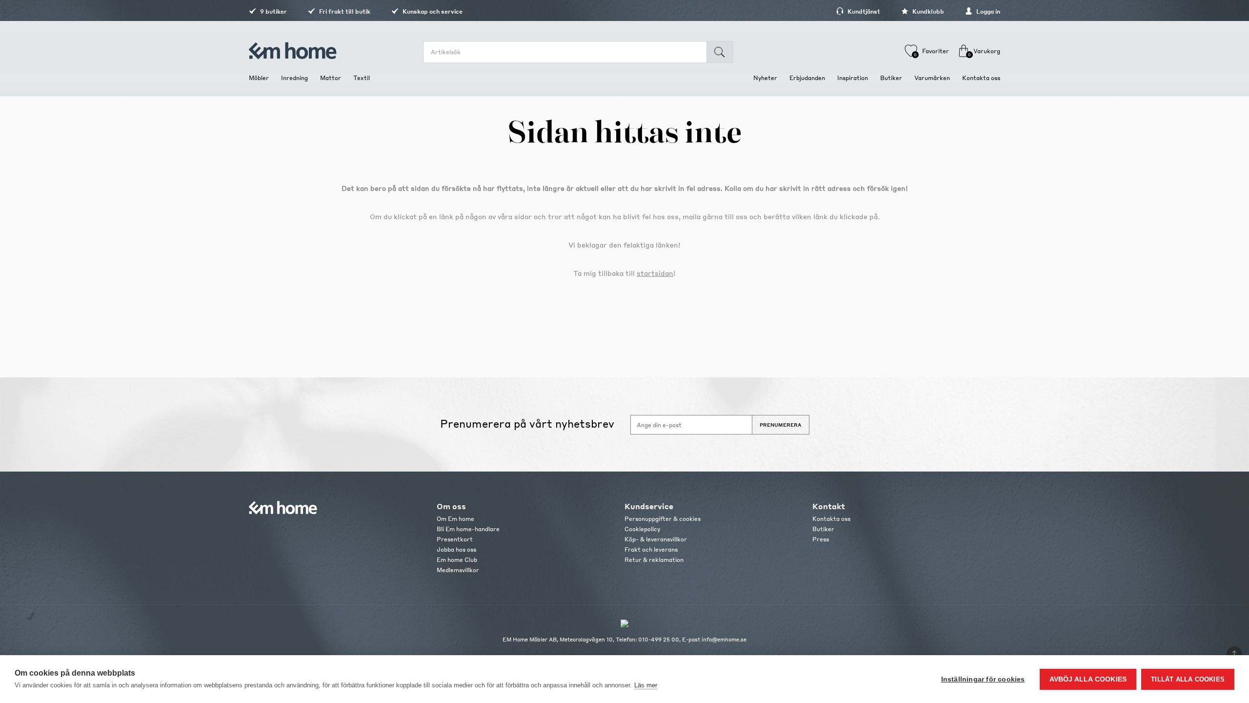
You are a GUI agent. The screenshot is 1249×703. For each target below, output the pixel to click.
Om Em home (455, 518)
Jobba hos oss (456, 549)
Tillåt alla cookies (1188, 679)
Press (820, 539)
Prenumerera (781, 425)
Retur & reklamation (654, 559)
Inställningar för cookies (983, 679)
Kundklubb (927, 11)
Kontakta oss (831, 518)
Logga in (987, 11)
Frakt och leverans (651, 549)
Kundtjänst (863, 11)
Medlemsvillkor (458, 570)
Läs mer (645, 685)
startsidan (655, 273)
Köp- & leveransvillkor (655, 539)
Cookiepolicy (642, 529)
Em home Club (457, 559)
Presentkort (455, 539)
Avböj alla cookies (1088, 679)
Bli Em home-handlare (468, 529)
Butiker (823, 529)
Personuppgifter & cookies (662, 518)
